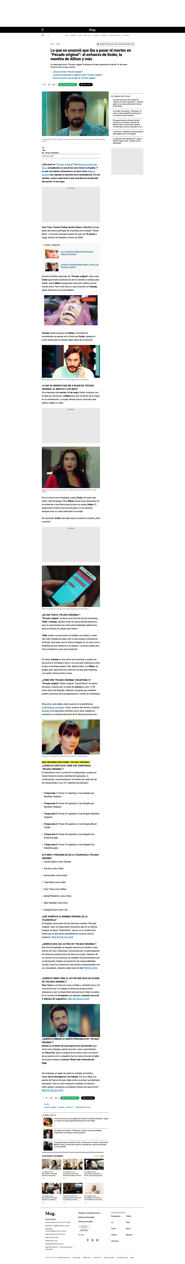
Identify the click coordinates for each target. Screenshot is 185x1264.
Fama (113, 1229)
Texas (80, 35)
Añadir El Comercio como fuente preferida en (116, 44)
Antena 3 (69, 1107)
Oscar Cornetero (52, 153)
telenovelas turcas (82, 1107)
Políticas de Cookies (85, 1221)
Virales (114, 1235)
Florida (67, 35)
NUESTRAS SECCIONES (118, 1213)
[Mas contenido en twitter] (92, 1240)
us (112, 1222)
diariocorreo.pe (109, 1257)
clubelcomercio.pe (63, 1257)
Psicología (95, 35)
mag (132, 1257)
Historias (115, 1241)
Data (128, 1222)
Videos (128, 1216)
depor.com (86, 1257)
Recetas (129, 1235)
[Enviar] (43, 36)
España (61, 1107)
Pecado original (50, 1107)
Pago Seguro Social (115, 35)
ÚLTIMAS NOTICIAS (120, 96)
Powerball (104, 35)
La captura (126, 35)
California (73, 35)
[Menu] (44, 30)
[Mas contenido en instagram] (97, 1240)
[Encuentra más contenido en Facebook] (44, 84)
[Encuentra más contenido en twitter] (49, 84)
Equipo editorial (50, 1219)
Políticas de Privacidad (86, 1217)
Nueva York (87, 35)
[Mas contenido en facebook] (87, 1240)
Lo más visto (49, 1115)
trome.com (97, 1257)
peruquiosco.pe (122, 1257)
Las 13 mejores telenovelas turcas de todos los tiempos (76, 252)
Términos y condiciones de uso (89, 1213)
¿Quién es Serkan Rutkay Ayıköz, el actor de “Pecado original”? (79, 265)
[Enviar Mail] (43, 153)
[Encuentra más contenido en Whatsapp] (53, 84)
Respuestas (116, 1216)
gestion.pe (76, 1257)
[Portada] (50, 1217)
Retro (128, 1229)
